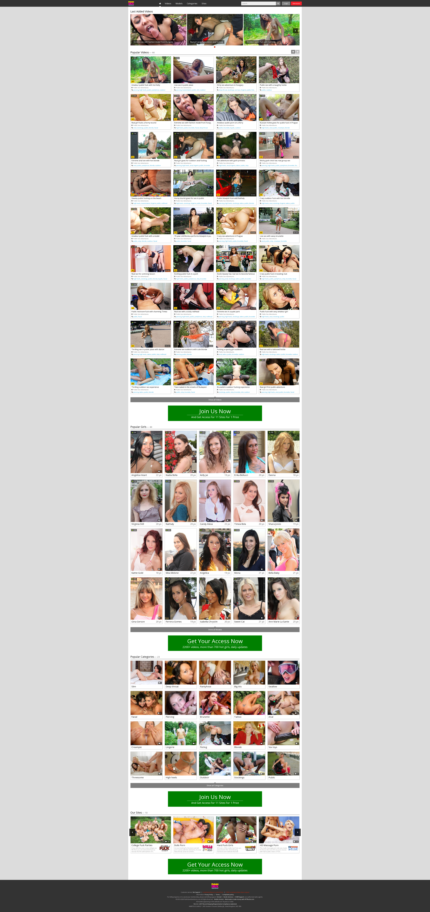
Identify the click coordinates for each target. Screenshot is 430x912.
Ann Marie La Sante (279, 621)
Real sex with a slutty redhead (186, 311)
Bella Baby (274, 572)
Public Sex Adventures (138, 3)
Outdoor (204, 777)
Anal (271, 716)
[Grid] (293, 52)
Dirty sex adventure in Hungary (230, 85)
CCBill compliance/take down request (237, 892)
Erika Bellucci (241, 475)
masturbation (186, 90)
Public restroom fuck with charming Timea (149, 311)
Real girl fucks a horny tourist (143, 122)
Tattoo (237, 716)
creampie (281, 128)
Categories (192, 3)
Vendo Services (228, 897)
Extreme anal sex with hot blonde (145, 160)
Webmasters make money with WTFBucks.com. (239, 899)
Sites (204, 3)
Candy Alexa (206, 523)
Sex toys (273, 747)
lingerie (243, 90)
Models (179, 3)
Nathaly (170, 523)
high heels (142, 90)
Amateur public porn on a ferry (230, 122)
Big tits (238, 686)
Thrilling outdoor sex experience (145, 387)
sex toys (237, 90)
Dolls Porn (179, 845)
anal (134, 128)
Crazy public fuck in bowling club (273, 274)
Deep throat (172, 686)
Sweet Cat (239, 621)
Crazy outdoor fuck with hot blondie (275, 198)
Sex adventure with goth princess (231, 160)
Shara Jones (275, 523)
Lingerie (170, 747)
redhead (164, 203)
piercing (136, 90)
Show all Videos (215, 399)
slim (198, 90)
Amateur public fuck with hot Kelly (145, 85)
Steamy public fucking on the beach (146, 198)
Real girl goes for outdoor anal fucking (190, 160)
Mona (237, 572)
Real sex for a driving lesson (143, 274)
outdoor (162, 90)
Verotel (219, 897)
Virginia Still (137, 523)
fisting (254, 90)
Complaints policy (228, 895)
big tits (232, 128)
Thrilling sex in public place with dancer (147, 349)
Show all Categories (215, 785)
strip (246, 165)
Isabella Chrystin (209, 621)
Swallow (273, 686)
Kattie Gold (137, 572)
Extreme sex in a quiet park (228, 311)
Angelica (204, 572)
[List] (298, 52)
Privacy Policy (209, 895)
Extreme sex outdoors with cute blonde (190, 349)
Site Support (196, 892)
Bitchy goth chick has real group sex (275, 160)
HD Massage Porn (269, 845)
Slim (133, 686)
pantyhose (155, 90)
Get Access (296, 3)
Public (272, 777)
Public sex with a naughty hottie (273, 85)
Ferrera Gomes (174, 621)
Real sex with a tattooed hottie (272, 349)
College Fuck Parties (141, 845)
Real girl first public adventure (272, 387)
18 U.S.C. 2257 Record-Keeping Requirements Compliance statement (215, 904)
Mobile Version (219, 899)
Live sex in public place (183, 85)
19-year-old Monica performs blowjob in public (194, 236)
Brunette (205, 716)
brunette (192, 128)
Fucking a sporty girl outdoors (229, 349)
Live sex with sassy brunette (271, 236)
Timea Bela (240, 523)
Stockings (239, 777)
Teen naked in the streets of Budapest (190, 387)
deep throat (223, 90)
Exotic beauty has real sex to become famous (236, 274)
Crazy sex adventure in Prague (230, 236)
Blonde (238, 747)
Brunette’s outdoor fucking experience (233, 387)
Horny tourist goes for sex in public (189, 198)
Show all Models (215, 629)
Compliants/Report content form (213, 892)
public (149, 90)
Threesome (137, 777)
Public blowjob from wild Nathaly (231, 198)
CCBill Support (239, 897)
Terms (218, 895)
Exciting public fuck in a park (186, 274)
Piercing (170, 716)
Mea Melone (172, 572)
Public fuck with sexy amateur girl (274, 311)
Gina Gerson (138, 621)
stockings (231, 90)
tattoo (238, 165)
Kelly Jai (204, 475)
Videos (168, 3)
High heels (171, 777)
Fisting (203, 747)
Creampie (136, 747)
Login (286, 3)
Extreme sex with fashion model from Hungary (193, 122)
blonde (151, 128)
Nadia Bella (171, 475)
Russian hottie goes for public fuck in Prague (279, 122)
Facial (134, 716)
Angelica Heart (139, 475)
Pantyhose (205, 686)
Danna (272, 475)
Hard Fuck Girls (225, 845)
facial (156, 128)
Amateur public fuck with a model (145, 236)
